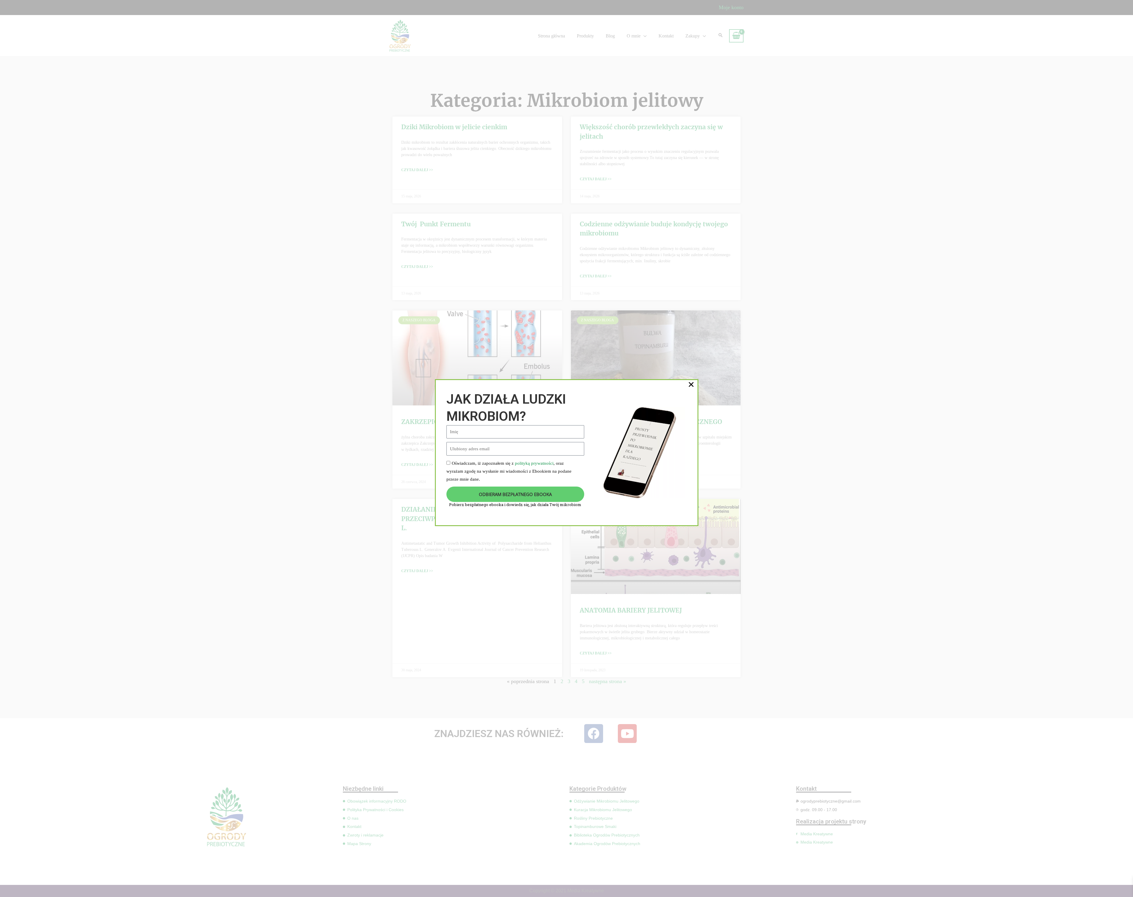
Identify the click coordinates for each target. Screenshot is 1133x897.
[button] (691, 384)
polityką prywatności (534, 463)
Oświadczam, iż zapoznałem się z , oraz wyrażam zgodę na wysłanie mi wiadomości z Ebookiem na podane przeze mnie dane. (509, 471)
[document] (566, 448)
